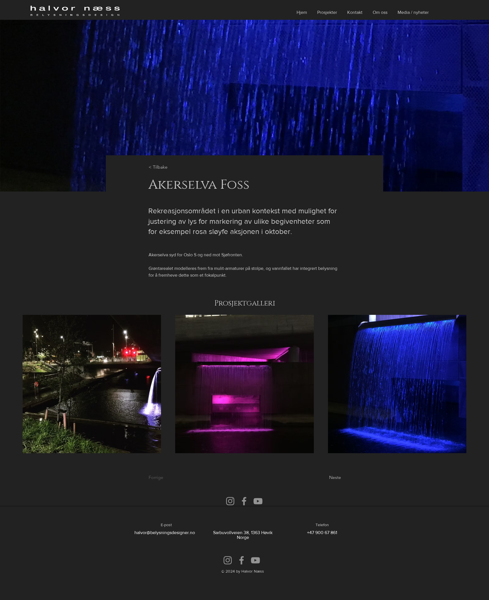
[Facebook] (244, 501)
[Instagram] (230, 501)
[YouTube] (257, 501)
